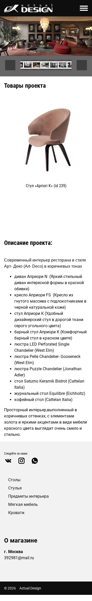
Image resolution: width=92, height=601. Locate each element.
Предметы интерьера (28, 496)
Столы (14, 479)
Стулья (15, 488)
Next (82, 65)
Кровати (16, 512)
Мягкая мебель (23, 504)
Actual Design (30, 588)
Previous (10, 65)
